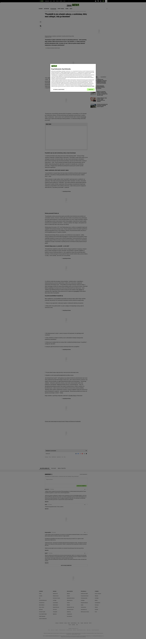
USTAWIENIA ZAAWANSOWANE (58, 89)
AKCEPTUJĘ (91, 89)
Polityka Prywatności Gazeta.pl (85, 86)
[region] (73, 78)
